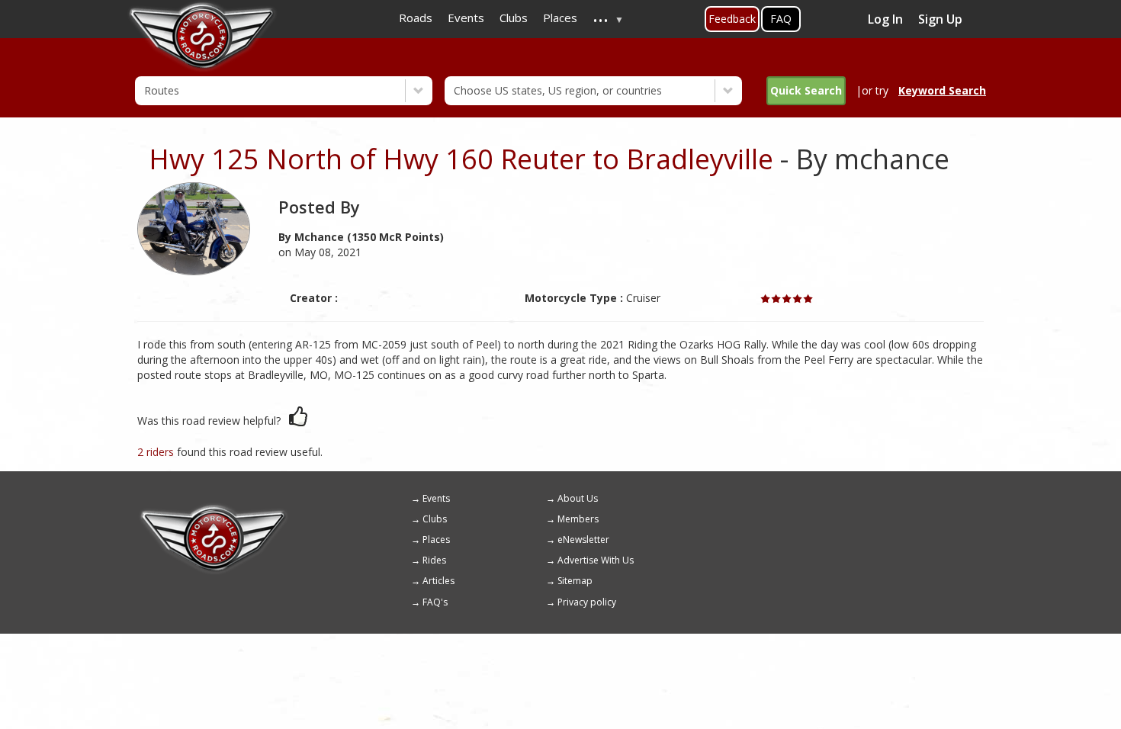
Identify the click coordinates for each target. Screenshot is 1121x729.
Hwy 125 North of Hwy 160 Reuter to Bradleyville (461, 159)
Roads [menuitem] (415, 17)
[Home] (213, 509)
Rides (434, 560)
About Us (577, 498)
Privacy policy (586, 602)
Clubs (434, 518)
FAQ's (435, 602)
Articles (438, 580)
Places (436, 539)
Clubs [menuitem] (513, 17)
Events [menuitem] (466, 17)
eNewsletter (583, 539)
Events (436, 498)
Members (578, 518)
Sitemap (575, 580)
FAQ (781, 18)
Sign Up (940, 19)
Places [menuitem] (560, 17)
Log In (885, 19)
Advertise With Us (595, 560)
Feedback (732, 18)
